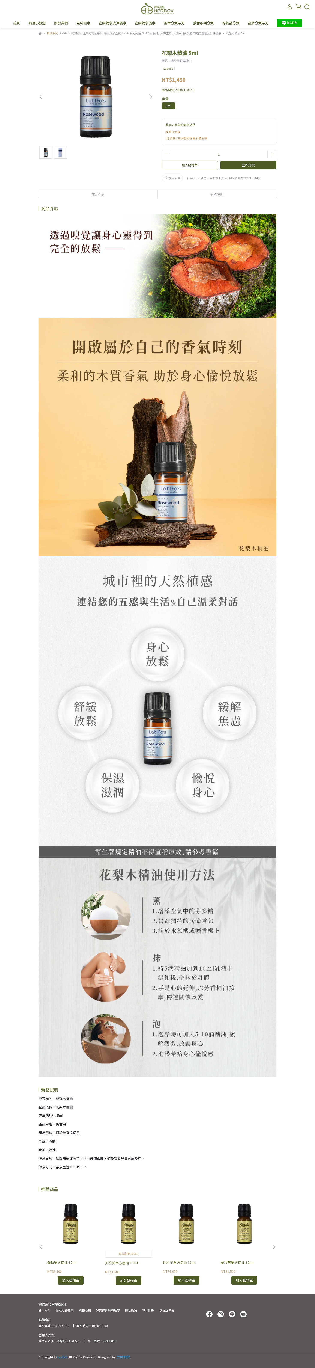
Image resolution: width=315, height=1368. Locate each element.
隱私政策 (131, 1310)
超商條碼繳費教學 (108, 1310)
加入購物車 (190, 165)
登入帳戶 (45, 1310)
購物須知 (85, 1310)
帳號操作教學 (65, 1310)
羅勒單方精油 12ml (62, 1262)
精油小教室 (37, 23)
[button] (150, 96)
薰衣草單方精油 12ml (237, 1262)
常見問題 (148, 1310)
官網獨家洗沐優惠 (112, 23)
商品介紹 (98, 194)
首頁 (16, 23)
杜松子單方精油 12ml (179, 1262)
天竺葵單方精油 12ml (121, 1263)
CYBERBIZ (123, 1357)
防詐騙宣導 (166, 1310)
